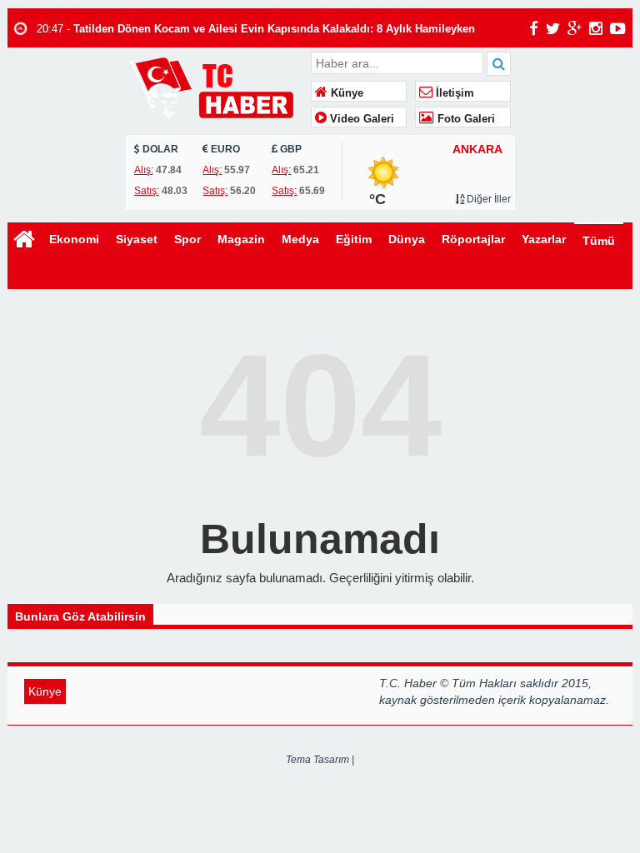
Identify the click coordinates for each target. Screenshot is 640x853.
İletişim (453, 93)
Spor (187, 239)
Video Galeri (360, 119)
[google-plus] (575, 28)
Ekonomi (74, 239)
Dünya (406, 239)
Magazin (241, 239)
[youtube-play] (618, 28)
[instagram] (595, 28)
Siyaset (137, 239)
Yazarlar (544, 239)
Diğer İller (487, 199)
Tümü (598, 240)
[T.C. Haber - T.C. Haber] (216, 87)
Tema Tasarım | (320, 760)
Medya (300, 239)
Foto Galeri (464, 119)
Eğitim (354, 239)
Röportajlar (473, 239)
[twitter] (553, 28)
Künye (345, 93)
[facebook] (533, 28)
